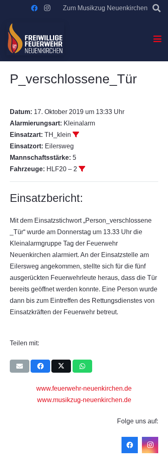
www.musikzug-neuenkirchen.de (84, 399)
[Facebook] (34, 8)
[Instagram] (47, 8)
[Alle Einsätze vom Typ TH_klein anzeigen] (76, 134)
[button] (157, 8)
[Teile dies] (40, 366)
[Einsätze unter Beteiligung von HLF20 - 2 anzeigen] (82, 169)
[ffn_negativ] (35, 38)
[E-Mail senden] (19, 366)
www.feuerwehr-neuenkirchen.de (84, 388)
